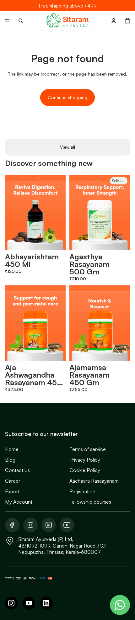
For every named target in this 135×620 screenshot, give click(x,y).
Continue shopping (67, 97)
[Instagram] (11, 603)
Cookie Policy (84, 470)
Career (12, 481)
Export (12, 491)
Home (12, 449)
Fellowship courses (90, 502)
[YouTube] (29, 603)
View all (67, 147)
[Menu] (7, 20)
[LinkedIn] (46, 603)
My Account (18, 502)
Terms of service (87, 449)
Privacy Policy (84, 460)
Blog (10, 460)
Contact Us (17, 470)
